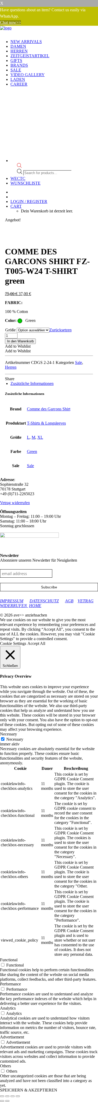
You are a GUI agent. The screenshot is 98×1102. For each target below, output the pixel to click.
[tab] (32, 383)
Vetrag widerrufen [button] (15, 502)
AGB (69, 601)
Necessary (14, 739)
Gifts (16, 60)
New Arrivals (26, 41)
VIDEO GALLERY (27, 74)
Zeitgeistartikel (29, 56)
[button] (18, 346)
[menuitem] (54, 41)
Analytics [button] (8, 1008)
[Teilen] (12, 1096)
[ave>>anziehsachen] (49, 30)
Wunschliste (25, 183)
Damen (18, 46)
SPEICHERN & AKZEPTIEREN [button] (28, 1090)
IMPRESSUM (11, 601)
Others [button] (5, 1066)
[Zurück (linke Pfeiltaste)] (2, 1101)
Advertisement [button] (12, 1037)
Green (32, 451)
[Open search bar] (19, 166)
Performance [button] (10, 984)
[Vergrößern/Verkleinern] (2, 1096)
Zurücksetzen (60, 330)
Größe (10, 330)
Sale (15, 70)
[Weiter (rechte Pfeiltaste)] (7, 1101)
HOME (35, 605)
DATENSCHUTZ (44, 601)
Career (18, 84)
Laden (17, 79)
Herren (19, 51)
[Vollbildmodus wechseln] (7, 1096)
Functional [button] (9, 960)
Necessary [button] (8, 734)
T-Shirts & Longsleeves (46, 423)
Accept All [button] (36, 643)
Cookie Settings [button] (13, 643)
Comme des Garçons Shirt (48, 409)
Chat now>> (10, 22)
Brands (19, 65)
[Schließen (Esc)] (18, 1096)
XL (40, 437)
